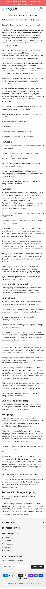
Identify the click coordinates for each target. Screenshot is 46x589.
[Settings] (42, 9)
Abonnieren (37, 566)
